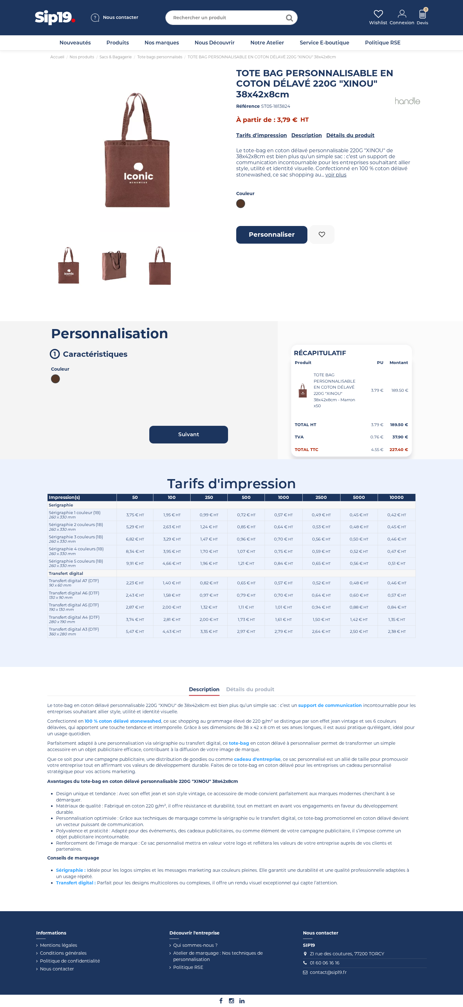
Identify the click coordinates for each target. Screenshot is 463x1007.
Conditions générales (63, 953)
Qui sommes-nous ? (195, 945)
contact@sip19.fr (328, 972)
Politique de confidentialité (70, 961)
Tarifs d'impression (261, 135)
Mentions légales (58, 945)
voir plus (335, 175)
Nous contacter (57, 969)
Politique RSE (188, 967)
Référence (248, 106)
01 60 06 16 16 (325, 963)
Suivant (217, 150)
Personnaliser (272, 234)
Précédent (56, 150)
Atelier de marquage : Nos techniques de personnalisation (218, 956)
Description (306, 135)
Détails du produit (350, 135)
